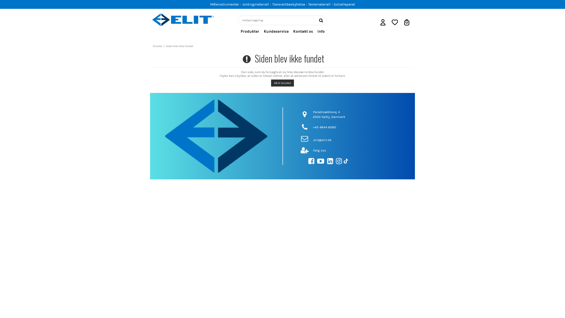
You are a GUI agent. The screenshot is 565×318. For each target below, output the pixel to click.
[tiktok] (346, 163)
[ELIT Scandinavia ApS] (183, 19)
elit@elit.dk (322, 140)
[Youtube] (320, 163)
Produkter (250, 31)
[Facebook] (311, 163)
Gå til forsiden (282, 83)
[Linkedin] (330, 163)
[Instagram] (339, 163)
